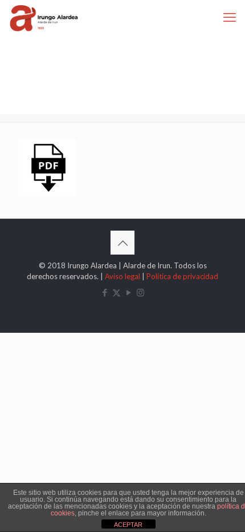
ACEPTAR (128, 524)
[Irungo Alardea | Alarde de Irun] (44, 17)
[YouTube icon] (128, 292)
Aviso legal (122, 276)
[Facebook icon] (104, 292)
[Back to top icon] (122, 243)
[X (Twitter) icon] (116, 292)
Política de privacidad (182, 276)
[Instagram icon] (140, 292)
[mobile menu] (229, 17)
